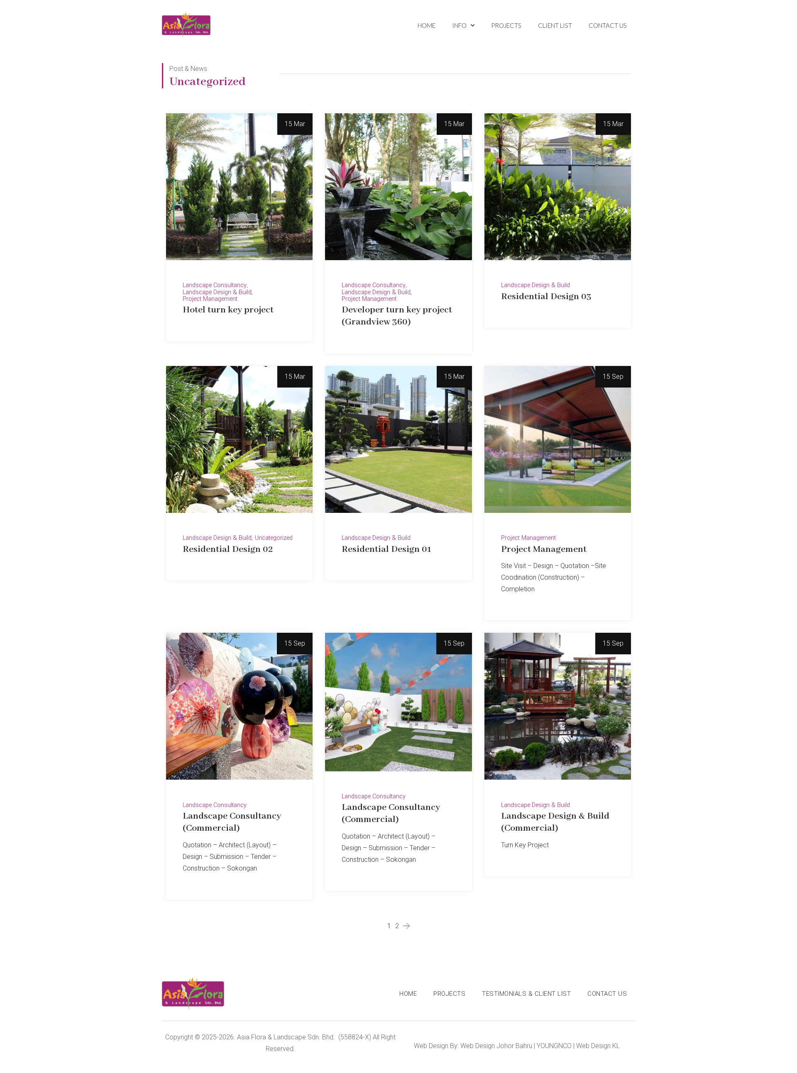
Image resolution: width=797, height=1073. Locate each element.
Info (459, 25)
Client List (555, 25)
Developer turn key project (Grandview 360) (397, 316)
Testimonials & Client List (526, 993)
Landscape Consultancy (215, 285)
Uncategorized (274, 538)
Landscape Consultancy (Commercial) (232, 822)
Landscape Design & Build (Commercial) (555, 822)
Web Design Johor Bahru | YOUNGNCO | (517, 1046)
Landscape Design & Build (217, 292)
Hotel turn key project (228, 310)
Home (426, 25)
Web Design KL (598, 1046)
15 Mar (295, 124)
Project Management (210, 299)
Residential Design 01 (386, 549)
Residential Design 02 (228, 549)
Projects (506, 25)
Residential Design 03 (546, 296)
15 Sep (613, 376)
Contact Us (608, 25)
